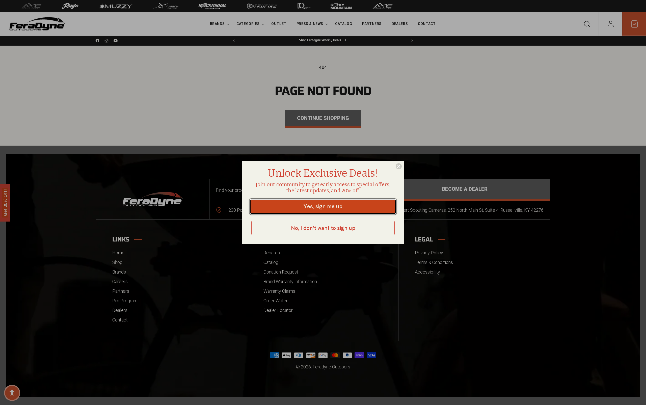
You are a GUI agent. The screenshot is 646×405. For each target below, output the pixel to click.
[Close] (399, 166)
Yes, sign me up (323, 206)
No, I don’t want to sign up (323, 227)
